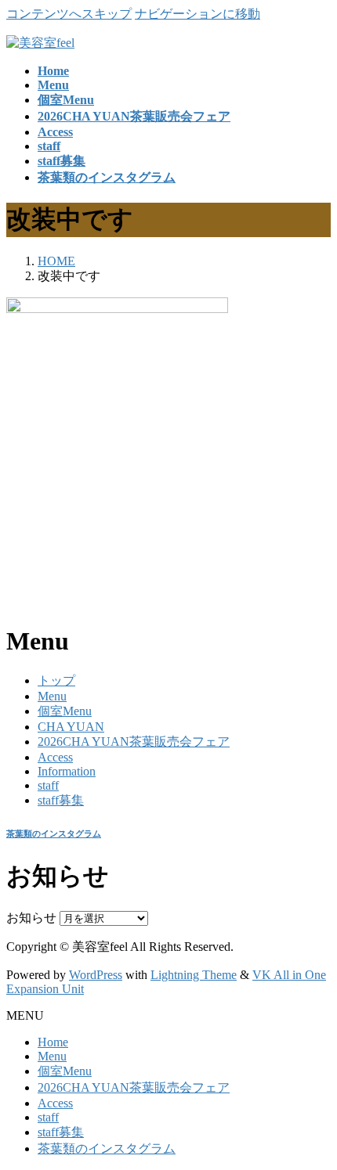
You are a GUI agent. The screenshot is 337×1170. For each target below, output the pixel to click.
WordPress (95, 974)
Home (53, 1042)
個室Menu (65, 711)
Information (67, 771)
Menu (52, 696)
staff (48, 785)
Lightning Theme (193, 974)
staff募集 (61, 800)
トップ (56, 680)
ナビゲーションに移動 (197, 13)
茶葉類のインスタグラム (53, 833)
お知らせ (31, 917)
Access (55, 757)
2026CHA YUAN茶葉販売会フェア (134, 741)
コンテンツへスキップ (69, 13)
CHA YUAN (71, 726)
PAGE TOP (314, 1118)
